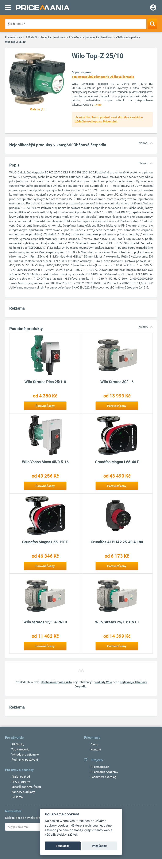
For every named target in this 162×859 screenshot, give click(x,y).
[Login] (153, 8)
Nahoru (143, 143)
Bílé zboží (31, 37)
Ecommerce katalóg (103, 776)
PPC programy (21, 781)
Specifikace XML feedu (26, 786)
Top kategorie (20, 749)
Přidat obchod (20, 776)
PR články (17, 744)
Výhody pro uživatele (25, 754)
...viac (97, 104)
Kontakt (95, 749)
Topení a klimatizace (53, 37)
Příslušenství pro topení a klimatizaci (90, 37)
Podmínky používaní (24, 759)
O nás (94, 744)
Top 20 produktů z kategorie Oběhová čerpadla (103, 76)
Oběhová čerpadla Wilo (56, 682)
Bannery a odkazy (23, 791)
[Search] (152, 24)
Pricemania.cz (13, 37)
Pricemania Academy (104, 771)
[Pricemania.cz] (42, 7)
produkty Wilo (103, 682)
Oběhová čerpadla (127, 37)
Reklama (17, 797)
